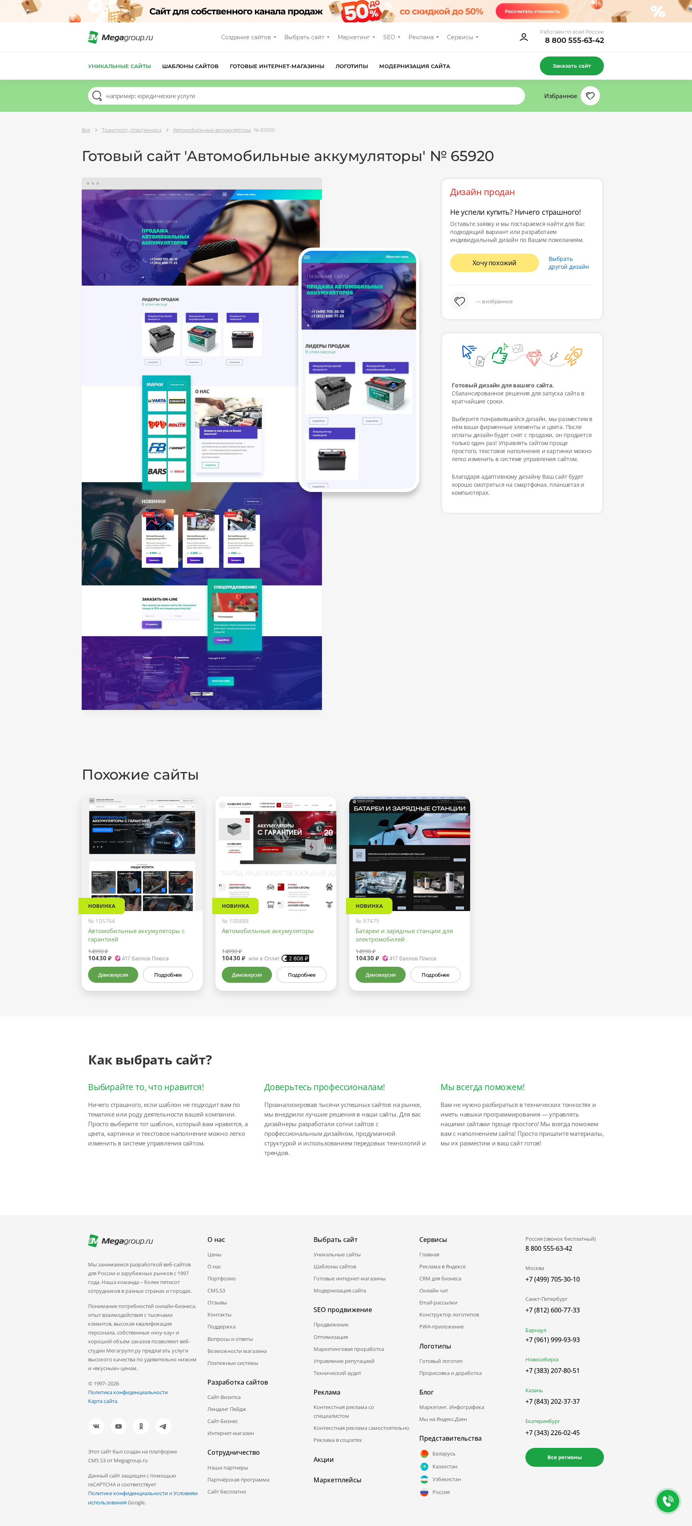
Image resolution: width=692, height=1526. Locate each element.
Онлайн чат (433, 1290)
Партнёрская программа (238, 1479)
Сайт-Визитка (224, 1397)
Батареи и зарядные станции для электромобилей (404, 935)
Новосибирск (542, 1359)
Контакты (219, 1314)
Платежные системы (232, 1363)
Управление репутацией (344, 1361)
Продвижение (331, 1324)
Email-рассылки (438, 1302)
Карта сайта (102, 1401)
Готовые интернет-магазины (277, 66)
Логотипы (352, 66)
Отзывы (217, 1302)
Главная (429, 1254)
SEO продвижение (343, 1309)
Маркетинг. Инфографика (451, 1407)
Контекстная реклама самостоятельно (361, 1427)
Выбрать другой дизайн (569, 262)
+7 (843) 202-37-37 (552, 1401)
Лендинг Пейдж (226, 1409)
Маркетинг (354, 37)
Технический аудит (337, 1373)
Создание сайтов (246, 37)
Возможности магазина (237, 1351)
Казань (534, 1390)
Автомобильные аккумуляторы (268, 931)
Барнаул (535, 1330)
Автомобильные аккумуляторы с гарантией (136, 935)
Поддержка (221, 1326)
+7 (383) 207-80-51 (552, 1370)
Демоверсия (113, 974)
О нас (214, 1266)
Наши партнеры (227, 1467)
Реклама (421, 37)
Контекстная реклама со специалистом (344, 1411)
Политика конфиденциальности (128, 1392)
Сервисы (460, 37)
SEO (389, 37)
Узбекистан (446, 1479)
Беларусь (444, 1453)
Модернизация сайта (414, 66)
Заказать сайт (572, 65)
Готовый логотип (441, 1361)
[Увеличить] (187, 877)
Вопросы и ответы (230, 1339)
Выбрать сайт (304, 37)
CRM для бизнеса (440, 1278)
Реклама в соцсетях (338, 1439)
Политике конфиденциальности (128, 1493)
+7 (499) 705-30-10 (552, 1279)
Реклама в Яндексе (442, 1266)
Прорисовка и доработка (450, 1373)
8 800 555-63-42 (574, 40)
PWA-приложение (441, 1326)
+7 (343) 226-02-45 (552, 1432)
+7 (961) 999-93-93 (552, 1339)
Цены (214, 1254)
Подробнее (167, 974)
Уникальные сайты (119, 66)
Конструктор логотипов (449, 1314)
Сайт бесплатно (226, 1491)
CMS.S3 (216, 1290)
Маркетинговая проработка (349, 1349)
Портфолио (221, 1278)
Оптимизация (331, 1337)
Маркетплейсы (338, 1480)
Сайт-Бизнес (222, 1421)
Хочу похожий (495, 262)
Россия (441, 1492)
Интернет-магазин (230, 1433)
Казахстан (444, 1466)
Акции (324, 1459)
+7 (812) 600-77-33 (552, 1310)
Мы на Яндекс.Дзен (443, 1419)
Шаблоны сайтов (190, 66)
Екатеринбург (542, 1421)
